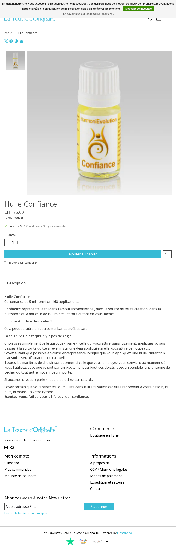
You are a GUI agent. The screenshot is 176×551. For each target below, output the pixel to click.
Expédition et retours (107, 482)
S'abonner (99, 506)
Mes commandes (17, 469)
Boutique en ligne (104, 435)
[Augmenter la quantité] (17, 242)
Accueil (8, 33)
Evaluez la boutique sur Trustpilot (26, 513)
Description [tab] (16, 283)
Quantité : (10, 235)
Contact (96, 488)
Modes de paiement (106, 475)
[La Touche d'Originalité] (30, 18)
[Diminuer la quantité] (8, 242)
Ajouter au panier (83, 254)
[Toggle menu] (167, 18)
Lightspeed (124, 533)
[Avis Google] (83, 544)
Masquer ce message (138, 8)
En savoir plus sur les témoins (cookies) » (88, 13)
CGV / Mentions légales (108, 469)
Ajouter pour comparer (22, 262)
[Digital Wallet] (97, 542)
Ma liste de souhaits (20, 475)
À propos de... (101, 463)
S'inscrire (11, 463)
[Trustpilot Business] (70, 544)
